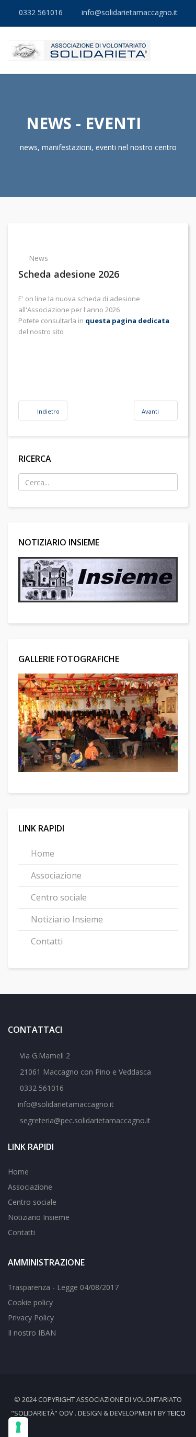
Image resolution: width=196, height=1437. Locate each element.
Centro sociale (58, 897)
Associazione (55, 875)
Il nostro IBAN (32, 1333)
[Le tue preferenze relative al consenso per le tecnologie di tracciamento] (18, 1427)
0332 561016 (41, 12)
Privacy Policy (31, 1317)
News (38, 258)
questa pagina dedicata (127, 320)
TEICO (176, 1413)
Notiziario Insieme (66, 919)
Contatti (46, 941)
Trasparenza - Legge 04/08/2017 (63, 1287)
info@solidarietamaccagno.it (130, 12)
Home (41, 853)
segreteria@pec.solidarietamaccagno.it (84, 1120)
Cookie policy (30, 1302)
